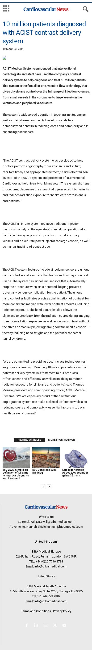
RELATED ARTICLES (29, 439)
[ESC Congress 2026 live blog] (46, 457)
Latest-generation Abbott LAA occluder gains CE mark (75, 472)
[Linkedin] (37, 626)
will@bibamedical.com (58, 521)
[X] (56, 626)
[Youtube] (65, 626)
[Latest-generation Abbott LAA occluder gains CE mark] (76, 457)
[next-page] (49, 486)
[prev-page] (43, 486)
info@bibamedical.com (50, 566)
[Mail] (46, 626)
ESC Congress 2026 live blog (44, 471)
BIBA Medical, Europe (46, 551)
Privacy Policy (62, 611)
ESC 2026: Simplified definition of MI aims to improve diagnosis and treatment (16, 474)
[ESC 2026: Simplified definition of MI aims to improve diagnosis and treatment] (16, 457)
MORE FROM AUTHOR (61, 439)
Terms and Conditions (36, 611)
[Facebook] (27, 626)
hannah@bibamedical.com (64, 526)
